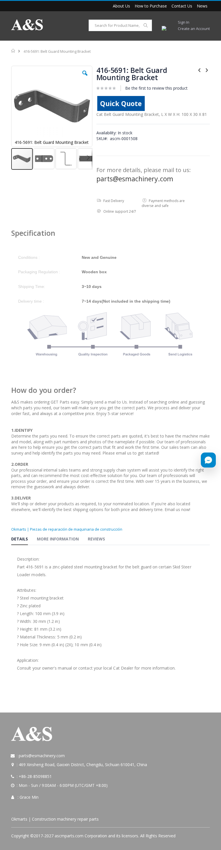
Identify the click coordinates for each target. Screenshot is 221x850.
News (202, 6)
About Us (121, 6)
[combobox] (120, 25)
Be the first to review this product (156, 88)
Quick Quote (121, 103)
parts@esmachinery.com (134, 178)
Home (13, 50)
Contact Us (182, 6)
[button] (85, 77)
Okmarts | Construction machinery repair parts (55, 819)
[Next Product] (206, 70)
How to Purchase (151, 6)
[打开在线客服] (208, 460)
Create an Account (194, 28)
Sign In (183, 22)
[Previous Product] (199, 70)
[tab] (24, 540)
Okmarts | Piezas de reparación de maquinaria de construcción (66, 529)
